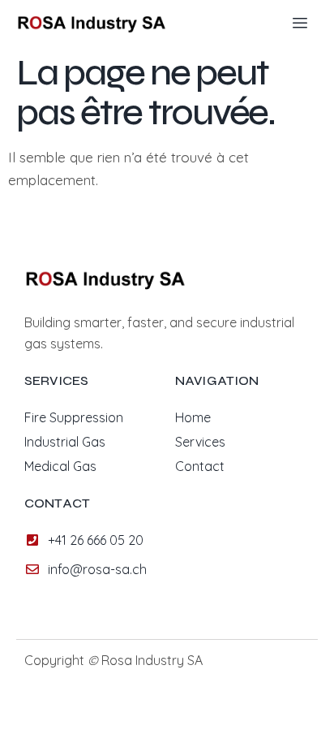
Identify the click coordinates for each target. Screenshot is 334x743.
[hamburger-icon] (299, 23)
